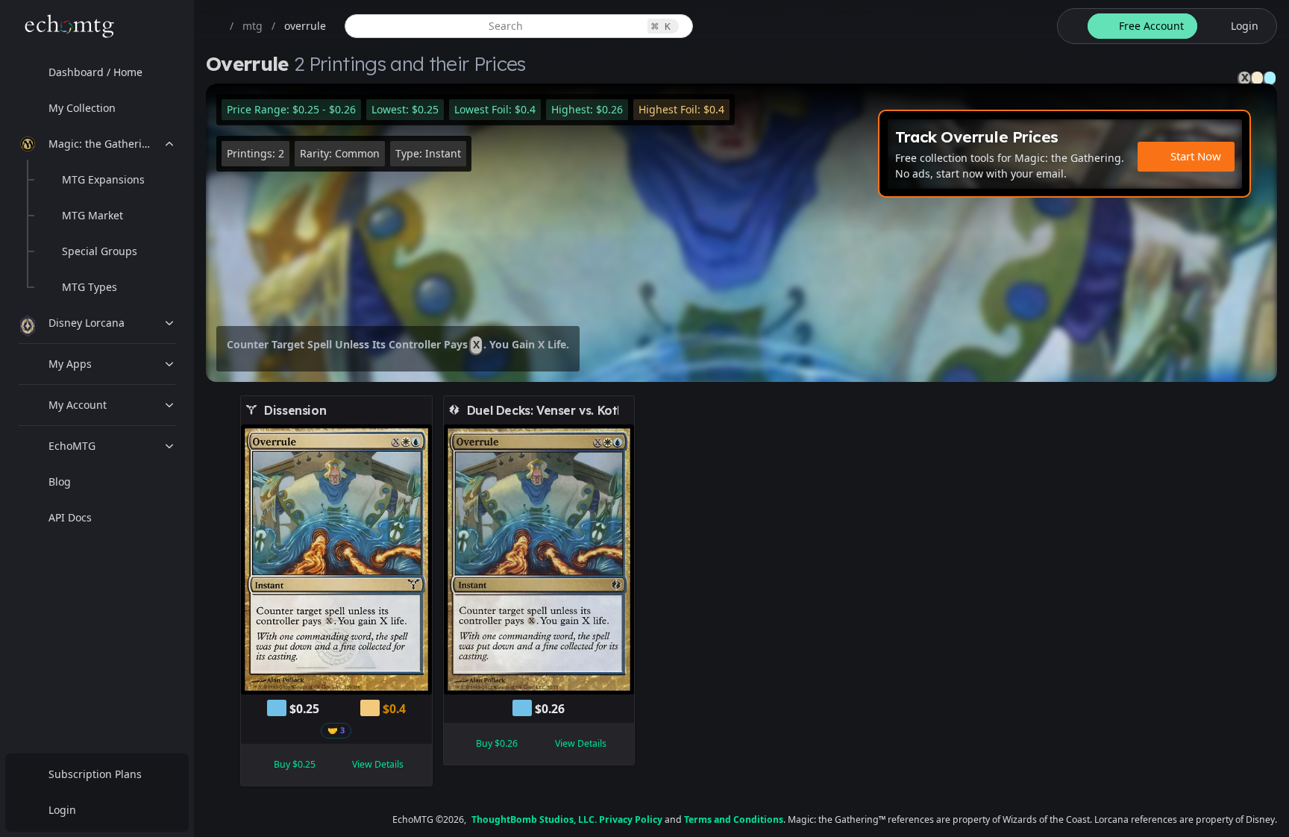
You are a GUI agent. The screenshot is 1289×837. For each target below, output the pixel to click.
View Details (378, 764)
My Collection (82, 108)
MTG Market (92, 215)
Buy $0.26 (497, 743)
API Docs (70, 517)
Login (62, 810)
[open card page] (421, 410)
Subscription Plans (95, 774)
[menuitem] (97, 72)
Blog (59, 481)
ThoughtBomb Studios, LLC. (534, 819)
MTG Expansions (103, 179)
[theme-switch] (1069, 26)
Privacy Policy (630, 819)
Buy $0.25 (295, 764)
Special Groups (99, 251)
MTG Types (89, 287)
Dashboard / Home (95, 72)
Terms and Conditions (733, 819)
